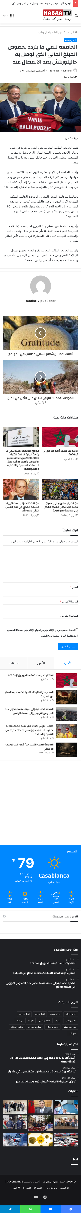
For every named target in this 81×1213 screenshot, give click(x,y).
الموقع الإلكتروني (69, 615)
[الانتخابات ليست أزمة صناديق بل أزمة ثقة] (60, 437)
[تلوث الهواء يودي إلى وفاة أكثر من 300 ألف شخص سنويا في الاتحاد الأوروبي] (15, 1139)
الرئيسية (70, 32)
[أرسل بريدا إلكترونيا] (51, 70)
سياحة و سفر (70, 1026)
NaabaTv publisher (62, 70)
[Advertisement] (40, 804)
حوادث (31, 1020)
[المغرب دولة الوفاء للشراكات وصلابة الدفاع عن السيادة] (66, 697)
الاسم (74, 587)
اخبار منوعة (24, 1014)
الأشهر (41, 663)
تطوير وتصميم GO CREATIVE (22, 1181)
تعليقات (13, 663)
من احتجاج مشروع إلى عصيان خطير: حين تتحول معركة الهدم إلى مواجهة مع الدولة (61, 507)
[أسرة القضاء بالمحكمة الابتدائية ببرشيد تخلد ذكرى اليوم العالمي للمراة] (15, 1106)
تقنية (58, 1020)
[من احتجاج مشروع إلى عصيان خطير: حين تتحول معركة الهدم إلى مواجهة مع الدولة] (60, 489)
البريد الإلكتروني (69, 601)
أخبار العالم (57, 32)
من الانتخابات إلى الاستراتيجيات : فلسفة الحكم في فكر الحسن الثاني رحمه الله (21, 507)
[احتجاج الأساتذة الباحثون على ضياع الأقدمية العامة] (40, 1123)
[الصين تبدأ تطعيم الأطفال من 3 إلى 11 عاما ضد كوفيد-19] (66, 1106)
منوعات (72, 1033)
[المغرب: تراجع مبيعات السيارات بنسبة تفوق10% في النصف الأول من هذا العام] (66, 1139)
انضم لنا (38, 1187)
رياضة (19, 1020)
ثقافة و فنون (44, 1020)
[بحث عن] (76, 16)
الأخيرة (67, 663)
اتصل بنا (26, 1187)
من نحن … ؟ (50, 1187)
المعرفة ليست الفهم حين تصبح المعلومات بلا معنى (29, 746)
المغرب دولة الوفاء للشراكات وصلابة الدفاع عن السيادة (29, 694)
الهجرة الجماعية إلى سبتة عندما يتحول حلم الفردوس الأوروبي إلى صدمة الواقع (29, 711)
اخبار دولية (40, 1014)
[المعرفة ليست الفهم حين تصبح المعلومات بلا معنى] (66, 750)
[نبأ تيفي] (57, 15)
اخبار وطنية (44, 32)
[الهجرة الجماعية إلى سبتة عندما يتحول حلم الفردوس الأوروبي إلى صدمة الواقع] (66, 714)
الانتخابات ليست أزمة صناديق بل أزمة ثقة (60, 452)
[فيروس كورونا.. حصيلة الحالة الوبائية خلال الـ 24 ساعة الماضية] (40, 1139)
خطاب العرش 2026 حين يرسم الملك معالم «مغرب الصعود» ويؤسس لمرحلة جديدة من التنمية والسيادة (29, 730)
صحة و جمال (52, 1026)
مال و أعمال (17, 1026)
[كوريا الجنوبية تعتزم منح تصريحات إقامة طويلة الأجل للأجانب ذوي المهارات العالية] (40, 1106)
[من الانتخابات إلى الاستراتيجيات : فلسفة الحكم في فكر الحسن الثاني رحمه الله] (21, 489)
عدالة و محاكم (34, 1026)
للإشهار (16, 1187)
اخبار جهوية (55, 1014)
